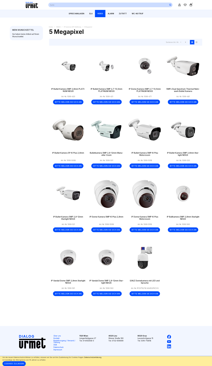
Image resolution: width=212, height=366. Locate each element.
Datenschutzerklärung (92, 357)
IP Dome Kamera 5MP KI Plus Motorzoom (145, 196)
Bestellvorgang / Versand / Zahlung (64, 341)
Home (51, 27)
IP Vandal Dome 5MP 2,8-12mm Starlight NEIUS (106, 260)
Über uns (57, 336)
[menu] (106, 13)
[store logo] (32, 5)
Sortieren (169, 42)
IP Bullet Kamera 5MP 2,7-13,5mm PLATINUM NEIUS (106, 68)
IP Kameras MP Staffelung (72, 27)
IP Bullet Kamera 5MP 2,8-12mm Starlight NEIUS (68, 196)
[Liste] (196, 42)
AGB (55, 345)
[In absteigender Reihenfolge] (185, 42)
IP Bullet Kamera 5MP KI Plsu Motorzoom (145, 132)
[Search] (170, 5)
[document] (106, 361)
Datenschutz (58, 347)
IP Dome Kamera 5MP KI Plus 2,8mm (106, 196)
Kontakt (56, 338)
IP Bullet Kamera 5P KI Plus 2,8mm (68, 132)
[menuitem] (76, 13)
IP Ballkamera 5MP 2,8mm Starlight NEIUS (183, 196)
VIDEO (58, 27)
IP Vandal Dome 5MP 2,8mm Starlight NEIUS (68, 260)
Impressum (57, 350)
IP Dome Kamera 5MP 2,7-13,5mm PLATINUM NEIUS (145, 68)
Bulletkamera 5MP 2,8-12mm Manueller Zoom (106, 132)
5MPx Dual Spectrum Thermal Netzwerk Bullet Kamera (183, 68)
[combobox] (110, 5)
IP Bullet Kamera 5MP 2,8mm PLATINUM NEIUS (68, 68)
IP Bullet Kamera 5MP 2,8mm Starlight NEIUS (183, 132)
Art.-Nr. (176, 42)
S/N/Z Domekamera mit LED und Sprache (145, 260)
